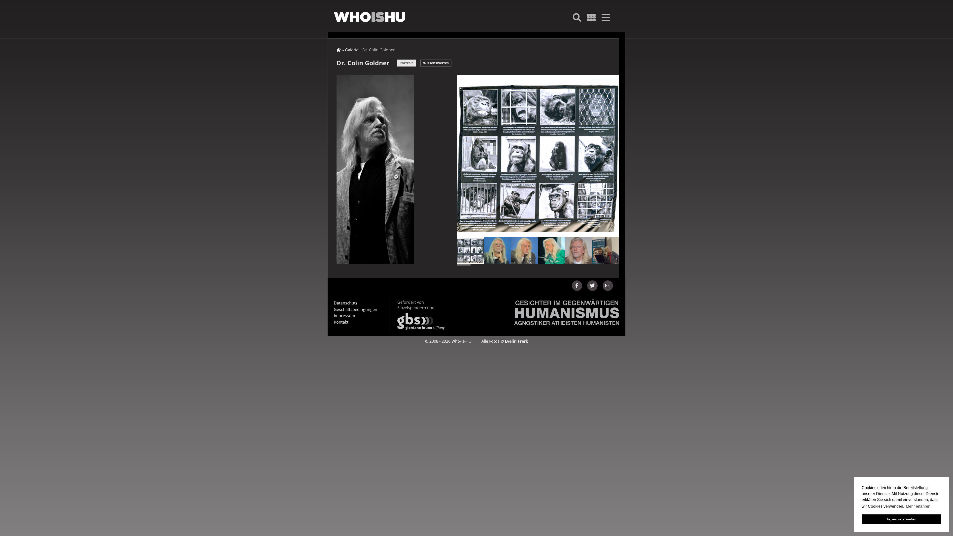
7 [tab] (544, 265)
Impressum (344, 315)
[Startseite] (369, 17)
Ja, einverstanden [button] (901, 519)
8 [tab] (558, 265)
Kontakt (341, 322)
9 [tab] (571, 265)
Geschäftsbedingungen (355, 309)
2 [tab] (477, 265)
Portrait (406, 63)
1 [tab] (463, 265)
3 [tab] (490, 265)
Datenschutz (345, 303)
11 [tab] (598, 265)
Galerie (351, 50)
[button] (577, 285)
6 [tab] (531, 265)
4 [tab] (504, 265)
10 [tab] (585, 265)
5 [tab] (517, 265)
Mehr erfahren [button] (918, 506)
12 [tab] (612, 265)
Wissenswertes (436, 63)
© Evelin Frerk (514, 341)
